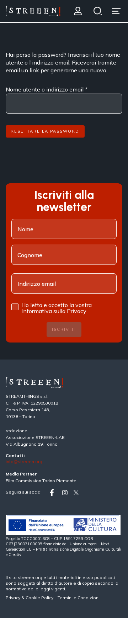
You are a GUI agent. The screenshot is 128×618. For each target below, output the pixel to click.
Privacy (13, 597)
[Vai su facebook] (54, 492)
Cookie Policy (39, 597)
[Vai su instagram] (66, 492)
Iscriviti (64, 329)
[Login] (78, 11)
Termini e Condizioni (79, 597)
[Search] (98, 11)
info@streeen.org (24, 462)
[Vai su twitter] (77, 492)
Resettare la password (45, 131)
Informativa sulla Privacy (53, 310)
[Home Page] (33, 11)
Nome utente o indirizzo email (46, 89)
